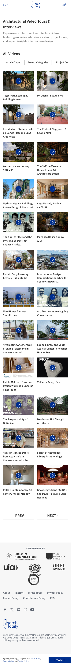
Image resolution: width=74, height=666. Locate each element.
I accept (59, 660)
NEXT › (52, 515)
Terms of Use (35, 658)
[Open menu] (5, 4)
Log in (64, 4)
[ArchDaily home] (35, 5)
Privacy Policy (8, 661)
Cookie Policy (23, 661)
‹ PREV (18, 515)
